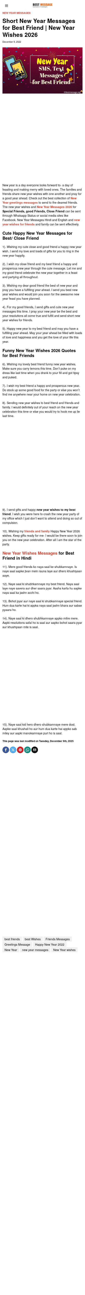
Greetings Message (17, 944)
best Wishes (33, 939)
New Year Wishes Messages (29, 553)
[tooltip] (5, 750)
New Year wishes (64, 950)
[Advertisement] (42, 140)
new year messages (35, 950)
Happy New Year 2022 (49, 944)
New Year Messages (16, 13)
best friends (12, 939)
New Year (11, 950)
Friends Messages (58, 939)
